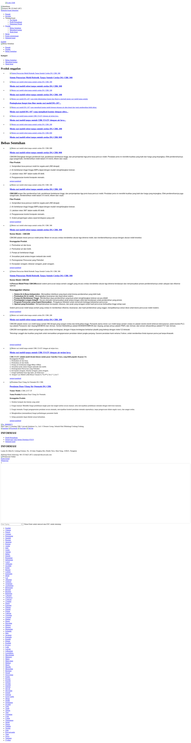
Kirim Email (5, 459)
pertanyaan (13, 181)
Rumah (7, 14)
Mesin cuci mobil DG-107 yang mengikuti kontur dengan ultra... (39, 112)
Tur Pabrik (13, 20)
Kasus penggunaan (12, 36)
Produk (7, 26)
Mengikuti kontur (16, 30)
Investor (8, 16)
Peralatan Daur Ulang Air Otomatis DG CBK (30, 386)
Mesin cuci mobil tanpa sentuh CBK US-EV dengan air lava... (38, 120)
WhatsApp (4, 461)
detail (19, 181)
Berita (7, 34)
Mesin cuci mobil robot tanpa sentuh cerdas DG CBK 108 (36, 94)
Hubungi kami (10, 38)
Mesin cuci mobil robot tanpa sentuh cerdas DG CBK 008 (36, 137)
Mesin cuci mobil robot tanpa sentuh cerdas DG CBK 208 (36, 129)
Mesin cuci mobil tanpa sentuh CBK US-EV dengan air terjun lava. (40, 352)
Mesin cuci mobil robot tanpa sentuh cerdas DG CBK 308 (36, 86)
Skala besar (14, 32)
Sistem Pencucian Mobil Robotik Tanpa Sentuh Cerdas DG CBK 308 (41, 77)
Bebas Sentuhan (15, 28)
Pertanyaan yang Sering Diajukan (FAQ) (19, 440)
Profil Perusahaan (16, 22)
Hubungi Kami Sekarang (9, 10)
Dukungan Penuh (16, 24)
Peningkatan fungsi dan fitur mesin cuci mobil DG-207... (35, 103)
